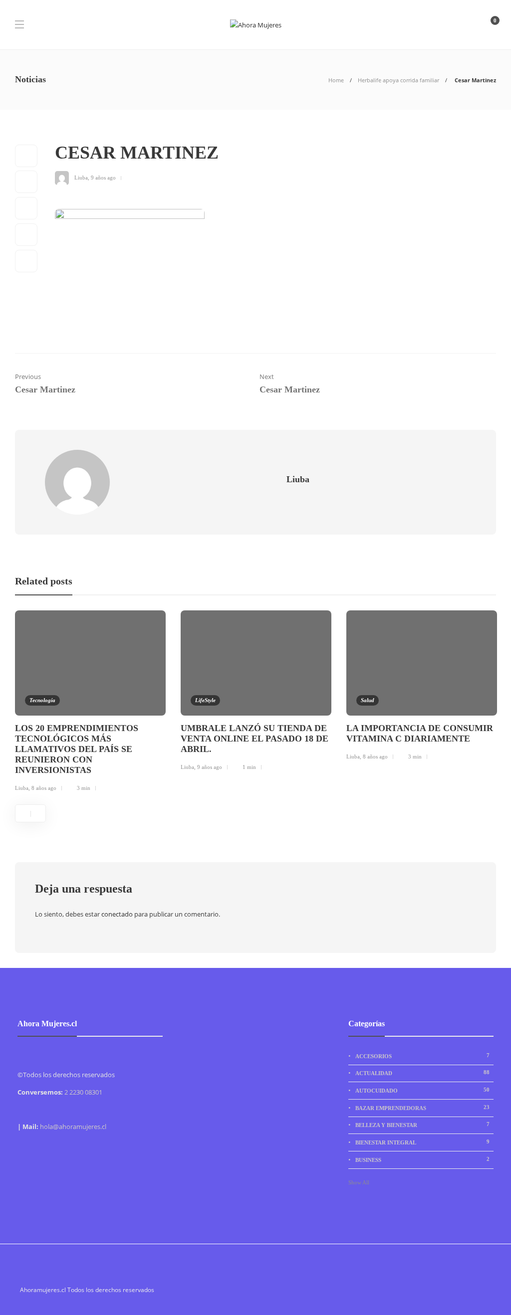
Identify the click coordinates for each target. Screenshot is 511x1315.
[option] (90, 702)
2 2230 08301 (83, 1092)
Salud (367, 700)
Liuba (81, 177)
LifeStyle (205, 700)
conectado (117, 914)
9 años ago (103, 177)
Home (336, 80)
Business (422, 1159)
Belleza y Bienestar (422, 1124)
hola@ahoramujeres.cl (73, 1126)
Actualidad (422, 1072)
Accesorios (422, 1055)
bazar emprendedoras (422, 1107)
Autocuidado (422, 1090)
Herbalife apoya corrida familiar (398, 80)
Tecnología (42, 700)
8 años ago (43, 788)
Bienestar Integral (422, 1141)
